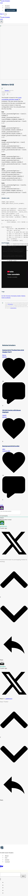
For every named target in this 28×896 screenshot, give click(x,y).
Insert (23, 876)
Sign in (2, 14)
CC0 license (10, 304)
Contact (7, 862)
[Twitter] (2, 867)
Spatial (18, 295)
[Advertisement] (14, 327)
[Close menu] (0, 879)
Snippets (7, 8)
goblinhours (8, 698)
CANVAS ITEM (6, 451)
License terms (13, 308)
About (6, 856)
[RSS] (1, 867)
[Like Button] (3, 94)
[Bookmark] (7, 94)
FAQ (6, 858)
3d (2, 295)
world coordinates (6, 297)
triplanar (23, 295)
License (7, 860)
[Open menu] (1, 21)
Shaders (7, 6)
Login (1, 505)
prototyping (14, 295)
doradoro (7, 90)
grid (4, 295)
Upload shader (11, 10)
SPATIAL (4, 357)
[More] (11, 94)
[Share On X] (14, 556)
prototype (8, 295)
